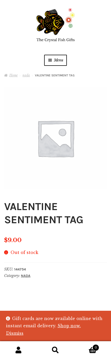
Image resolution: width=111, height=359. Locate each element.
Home (13, 75)
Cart (85, 345)
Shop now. (69, 325)
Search (55, 350)
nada (26, 75)
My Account (18, 350)
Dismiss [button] (14, 333)
